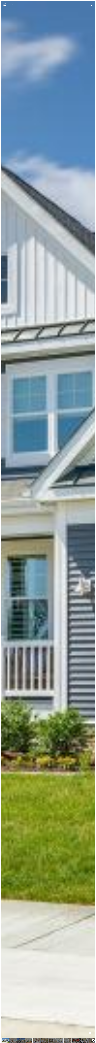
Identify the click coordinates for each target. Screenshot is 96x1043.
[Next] (91, 519)
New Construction (56, 4)
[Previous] (4, 519)
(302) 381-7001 (84, 4)
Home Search (34, 4)
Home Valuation (44, 4)
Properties (25, 4)
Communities (66, 4)
